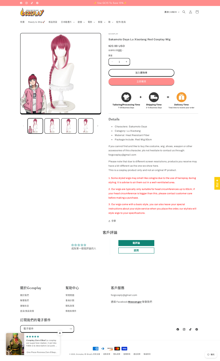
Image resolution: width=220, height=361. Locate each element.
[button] (67, 22)
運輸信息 (24, 306)
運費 (120, 50)
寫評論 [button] (136, 243)
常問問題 (70, 295)
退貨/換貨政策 (27, 311)
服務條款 (127, 354)
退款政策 (106, 354)
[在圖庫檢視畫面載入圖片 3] (69, 126)
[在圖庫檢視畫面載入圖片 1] (35, 126)
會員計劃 (70, 300)
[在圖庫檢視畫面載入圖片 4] (86, 126)
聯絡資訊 (147, 354)
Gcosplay (80, 354)
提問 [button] (136, 250)
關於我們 (24, 295)
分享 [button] (113, 221)
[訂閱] (70, 328)
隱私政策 (70, 306)
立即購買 (141, 81)
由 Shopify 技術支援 (92, 354)
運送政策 (137, 354)
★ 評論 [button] (217, 183)
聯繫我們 (24, 300)
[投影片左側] (23, 126)
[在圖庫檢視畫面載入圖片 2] (52, 126)
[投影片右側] (97, 126)
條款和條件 (71, 311)
